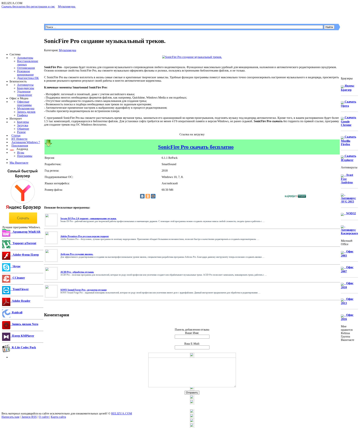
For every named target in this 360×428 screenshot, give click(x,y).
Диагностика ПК (28, 78)
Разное (21, 132)
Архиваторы (25, 57)
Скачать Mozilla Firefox (348, 140)
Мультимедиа (25, 108)
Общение (23, 128)
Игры (20, 152)
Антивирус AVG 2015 (348, 197)
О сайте (44, 416)
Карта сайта (58, 416)
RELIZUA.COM (121, 413)
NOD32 (350, 213)
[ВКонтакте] (142, 196)
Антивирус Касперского (349, 229)
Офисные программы (24, 103)
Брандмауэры (25, 88)
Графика (22, 115)
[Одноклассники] (148, 196)
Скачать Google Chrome (348, 121)
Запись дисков (26, 111)
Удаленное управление (24, 93)
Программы (24, 155)
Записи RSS (29, 416)
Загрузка (22, 125)
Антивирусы (25, 84)
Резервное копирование (25, 73)
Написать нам (10, 416)
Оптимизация (26, 67)
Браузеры (23, 122)
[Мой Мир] (153, 196)
